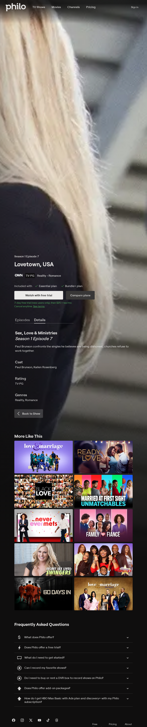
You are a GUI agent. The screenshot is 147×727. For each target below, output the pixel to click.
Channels (73, 7)
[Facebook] (13, 720)
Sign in (134, 7)
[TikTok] (48, 720)
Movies (56, 7)
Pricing (91, 7)
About (128, 724)
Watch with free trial (38, 295)
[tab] (39, 320)
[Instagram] (22, 720)
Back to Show (31, 413)
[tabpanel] (73, 366)
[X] (31, 720)
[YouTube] (39, 720)
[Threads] (56, 720)
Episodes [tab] (22, 320)
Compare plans (80, 295)
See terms (39, 306)
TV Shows (38, 7)
